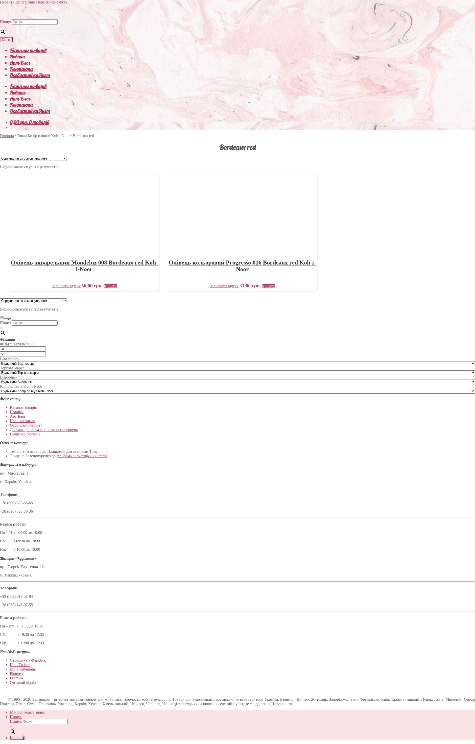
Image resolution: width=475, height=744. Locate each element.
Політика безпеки (25, 434)
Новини (17, 56)
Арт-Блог (20, 63)
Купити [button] (110, 286)
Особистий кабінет (30, 75)
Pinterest (16, 674)
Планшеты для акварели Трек (72, 451)
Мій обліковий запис (27, 712)
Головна (7, 136)
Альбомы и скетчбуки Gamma (82, 456)
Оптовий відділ (23, 682)
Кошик (17, 738)
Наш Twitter (20, 665)
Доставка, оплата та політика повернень (44, 430)
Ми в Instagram (22, 669)
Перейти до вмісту (52, 2)
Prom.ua (16, 678)
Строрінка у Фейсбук (28, 660)
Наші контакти (22, 421)
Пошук (6, 22)
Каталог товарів (28, 50)
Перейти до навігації (17, 2)
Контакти (21, 69)
